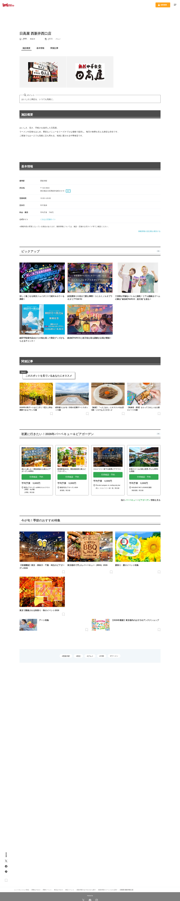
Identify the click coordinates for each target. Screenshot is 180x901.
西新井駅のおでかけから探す (86, 890)
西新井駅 (66, 656)
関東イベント (47, 890)
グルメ (90, 656)
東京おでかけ (58, 890)
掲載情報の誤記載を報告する (149, 231)
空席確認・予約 (36, 477)
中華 (102, 656)
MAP (68, 191)
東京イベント (69, 890)
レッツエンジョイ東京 (21, 890)
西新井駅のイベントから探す (107, 890)
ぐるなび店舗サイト (48, 219)
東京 (79, 656)
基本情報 (27, 166)
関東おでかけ (36, 890)
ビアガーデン (144, 500)
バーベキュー (131, 500)
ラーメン (114, 656)
